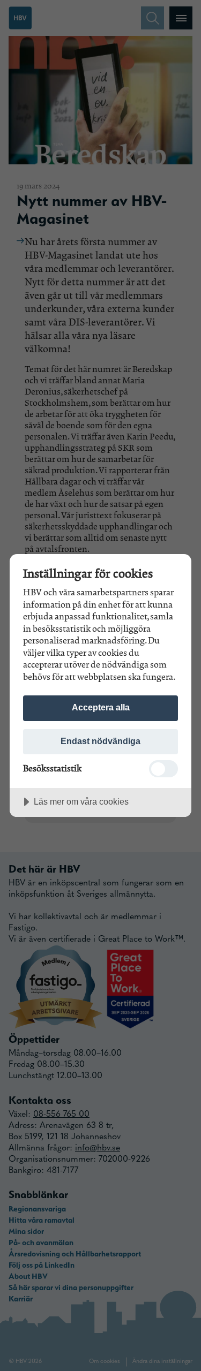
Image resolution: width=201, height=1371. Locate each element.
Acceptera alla (101, 707)
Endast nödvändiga (100, 741)
